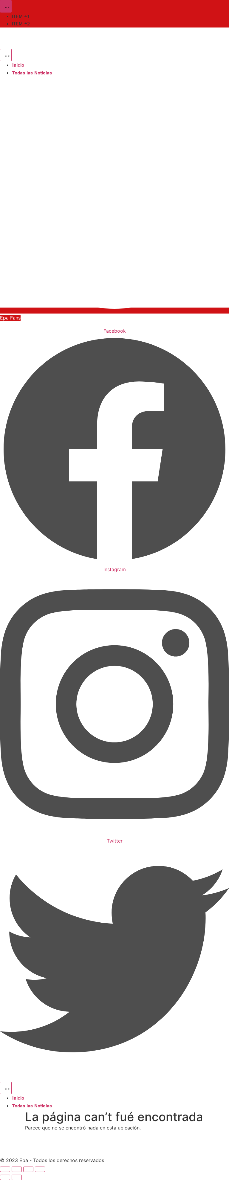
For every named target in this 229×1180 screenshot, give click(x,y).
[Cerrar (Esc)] (40, 1169)
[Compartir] (28, 1169)
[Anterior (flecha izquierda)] (5, 1177)
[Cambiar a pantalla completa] (17, 1169)
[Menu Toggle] (6, 6)
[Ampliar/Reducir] (5, 1169)
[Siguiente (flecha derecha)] (17, 1177)
